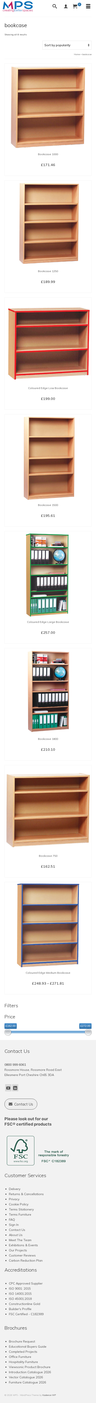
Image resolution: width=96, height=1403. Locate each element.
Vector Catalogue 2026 (26, 1377)
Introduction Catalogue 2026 (30, 1372)
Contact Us (17, 1230)
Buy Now (48, 172)
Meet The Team (20, 1240)
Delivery (14, 1189)
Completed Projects (23, 1352)
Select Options (48, 406)
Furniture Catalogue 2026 (27, 1382)
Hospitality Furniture (23, 1362)
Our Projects (18, 1250)
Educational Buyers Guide (27, 1347)
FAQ (12, 1220)
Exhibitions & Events (23, 1245)
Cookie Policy (18, 1204)
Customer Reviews (22, 1255)
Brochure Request (22, 1341)
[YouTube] (8, 1087)
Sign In (14, 1225)
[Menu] (88, 6)
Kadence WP (49, 1395)
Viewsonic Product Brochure (29, 1367)
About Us (16, 1235)
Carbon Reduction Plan (26, 1260)
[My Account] (65, 6)
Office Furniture (20, 1357)
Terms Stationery (21, 1209)
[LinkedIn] (15, 1087)
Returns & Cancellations (26, 1194)
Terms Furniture (20, 1214)
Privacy (14, 1199)
